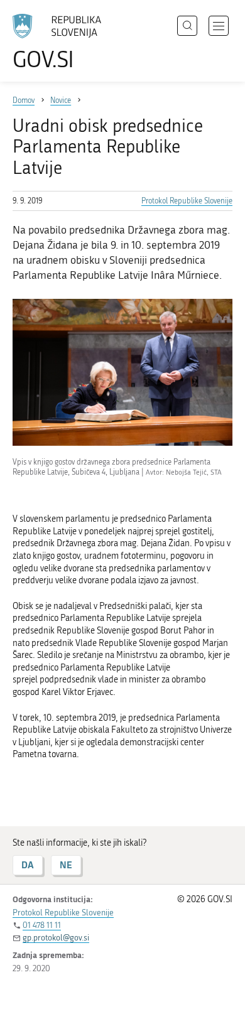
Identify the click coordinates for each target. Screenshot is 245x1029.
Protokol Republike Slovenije (186, 201)
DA (27, 864)
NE (66, 864)
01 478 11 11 (42, 925)
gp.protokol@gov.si (56, 937)
